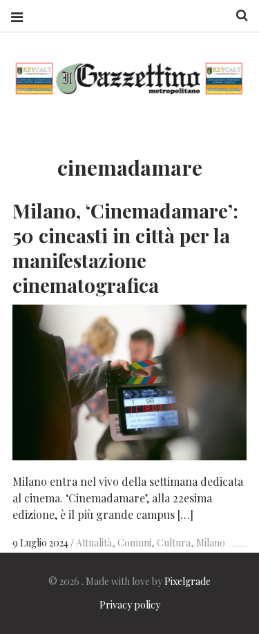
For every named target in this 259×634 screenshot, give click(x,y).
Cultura (174, 542)
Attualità (94, 542)
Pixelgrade (187, 581)
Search (237, 15)
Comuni (134, 542)
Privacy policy (129, 604)
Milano (210, 542)
